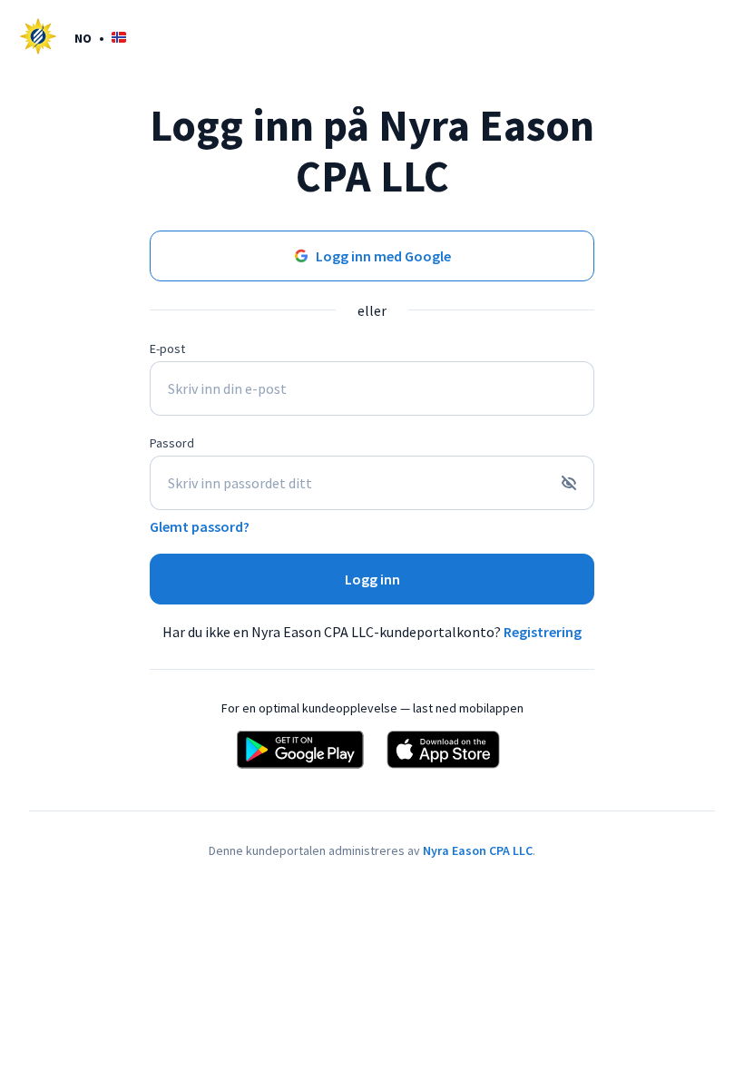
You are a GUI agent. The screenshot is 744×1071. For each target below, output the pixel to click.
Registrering (543, 632)
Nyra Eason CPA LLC (478, 850)
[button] (100, 37)
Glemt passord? (200, 526)
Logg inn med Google (383, 256)
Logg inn (372, 579)
